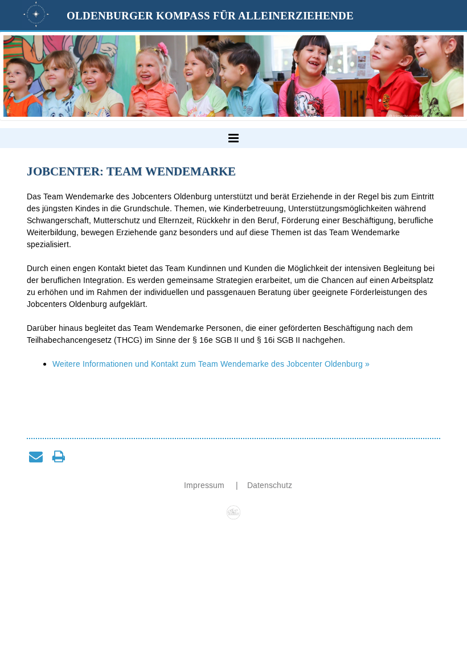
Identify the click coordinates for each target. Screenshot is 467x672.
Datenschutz (269, 485)
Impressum (205, 485)
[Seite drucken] (59, 456)
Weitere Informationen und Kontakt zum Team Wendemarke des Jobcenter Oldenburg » (211, 364)
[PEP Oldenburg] (234, 509)
